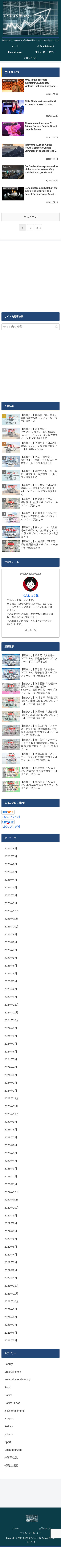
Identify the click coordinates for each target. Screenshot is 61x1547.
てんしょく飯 (30, 595)
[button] (56, 326)
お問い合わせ (45, 1528)
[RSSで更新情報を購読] (35, 630)
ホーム (16, 1528)
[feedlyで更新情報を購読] (30, 630)
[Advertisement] (30, 276)
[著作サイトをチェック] (26, 630)
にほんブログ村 (10, 816)
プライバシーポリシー (30, 1533)
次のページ (30, 216)
